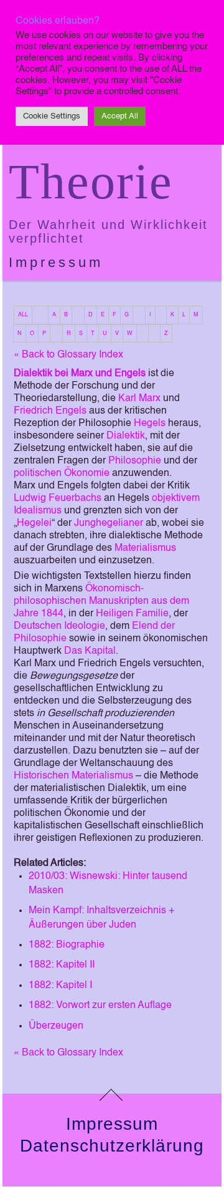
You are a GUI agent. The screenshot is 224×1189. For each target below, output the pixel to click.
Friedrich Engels (50, 411)
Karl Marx (139, 399)
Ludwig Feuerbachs (57, 498)
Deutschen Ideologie (59, 626)
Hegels (150, 424)
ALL (23, 315)
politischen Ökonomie (62, 473)
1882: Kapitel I (60, 986)
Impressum (56, 262)
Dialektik (125, 436)
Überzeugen (56, 1026)
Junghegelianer (108, 523)
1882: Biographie (67, 945)
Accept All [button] (119, 116)
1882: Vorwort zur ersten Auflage (100, 1006)
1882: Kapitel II (62, 965)
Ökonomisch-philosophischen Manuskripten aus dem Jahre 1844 (101, 601)
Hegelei (34, 523)
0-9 (40, 315)
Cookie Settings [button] (51, 116)
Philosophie (134, 461)
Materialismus (145, 548)
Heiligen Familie (132, 614)
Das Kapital (90, 651)
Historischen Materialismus (73, 776)
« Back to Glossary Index (68, 355)
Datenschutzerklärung (112, 1145)
